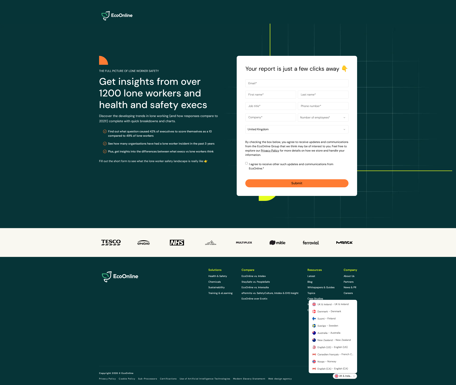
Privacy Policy (270, 150)
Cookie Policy (127, 378)
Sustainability (216, 287)
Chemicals (214, 281)
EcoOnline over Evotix (254, 298)
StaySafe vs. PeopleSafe (256, 281)
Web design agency (280, 378)
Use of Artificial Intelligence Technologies (205, 378)
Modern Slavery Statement (249, 378)
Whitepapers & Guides (321, 287)
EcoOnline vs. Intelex (254, 276)
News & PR (350, 287)
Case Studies (315, 298)
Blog (309, 281)
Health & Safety (217, 276)
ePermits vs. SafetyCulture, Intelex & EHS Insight (270, 293)
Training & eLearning (220, 293)
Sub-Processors (147, 378)
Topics (311, 293)
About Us (349, 276)
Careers (348, 293)
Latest (311, 276)
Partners (349, 281)
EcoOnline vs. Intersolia (255, 287)
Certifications (168, 378)
